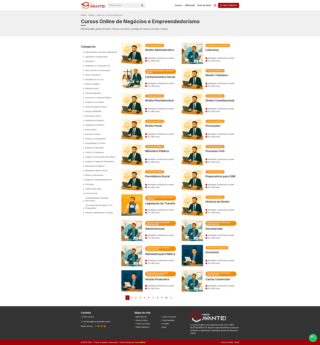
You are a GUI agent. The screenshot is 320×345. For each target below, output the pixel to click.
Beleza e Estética (92, 84)
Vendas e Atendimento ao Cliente (99, 213)
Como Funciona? (169, 317)
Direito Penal (153, 125)
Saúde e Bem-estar (93, 189)
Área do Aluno (142, 320)
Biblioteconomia (91, 88)
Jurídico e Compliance (94, 152)
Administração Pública (160, 254)
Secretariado (214, 228)
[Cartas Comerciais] (192, 281)
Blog (164, 327)
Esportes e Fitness (92, 134)
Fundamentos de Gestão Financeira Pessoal (157, 274)
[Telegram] (104, 326)
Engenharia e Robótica (94, 120)
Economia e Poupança (217, 248)
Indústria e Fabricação (94, 148)
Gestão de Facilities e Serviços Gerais (160, 71)
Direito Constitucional (220, 100)
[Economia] (192, 255)
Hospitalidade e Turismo (95, 143)
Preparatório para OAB (220, 176)
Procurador (213, 125)
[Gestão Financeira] (132, 281)
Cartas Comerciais (218, 279)
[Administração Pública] (132, 255)
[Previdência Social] (132, 179)
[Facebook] (101, 326)
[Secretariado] (192, 230)
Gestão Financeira (157, 279)
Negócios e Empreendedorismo (98, 180)
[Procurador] (192, 129)
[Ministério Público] (132, 154)
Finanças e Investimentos (95, 139)
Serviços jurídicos (155, 45)
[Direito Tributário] (192, 78)
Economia (212, 252)
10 (167, 298)
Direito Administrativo (159, 49)
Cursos (91, 15)
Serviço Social (91, 193)
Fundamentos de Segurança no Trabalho (160, 198)
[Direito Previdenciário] (132, 103)
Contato (165, 324)
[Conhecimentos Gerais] (132, 78)
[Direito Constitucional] (192, 103)
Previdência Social (157, 176)
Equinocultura (90, 129)
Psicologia (89, 184)
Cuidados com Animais (94, 102)
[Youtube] (98, 326)
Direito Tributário (217, 75)
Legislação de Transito (160, 203)
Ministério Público (157, 151)
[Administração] (132, 230)
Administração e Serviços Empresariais (101, 52)
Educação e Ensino (93, 116)
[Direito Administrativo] (132, 53)
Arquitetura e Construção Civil (97, 66)
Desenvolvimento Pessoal (96, 107)
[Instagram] (95, 326)
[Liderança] (192, 53)
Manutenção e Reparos (95, 166)
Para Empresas (168, 320)
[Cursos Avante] (207, 316)
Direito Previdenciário (159, 100)
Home (83, 15)
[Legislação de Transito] (132, 205)
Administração (155, 228)
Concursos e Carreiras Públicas (98, 98)
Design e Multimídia (93, 111)
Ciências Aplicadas (93, 93)
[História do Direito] (192, 205)
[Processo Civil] (192, 154)
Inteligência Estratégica (218, 45)
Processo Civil (215, 151)
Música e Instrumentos (94, 175)
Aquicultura (89, 61)
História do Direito (218, 201)
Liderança (212, 49)
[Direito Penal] (132, 129)
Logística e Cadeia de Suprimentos (99, 161)
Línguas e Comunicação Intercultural (100, 157)
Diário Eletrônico (143, 327)
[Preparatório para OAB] (192, 179)
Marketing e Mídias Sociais (96, 170)
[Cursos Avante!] (93, 5)
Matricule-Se (141, 317)
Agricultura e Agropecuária (96, 57)
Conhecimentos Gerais (160, 77)
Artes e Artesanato (93, 75)
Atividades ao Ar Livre (94, 79)
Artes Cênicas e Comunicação (97, 70)
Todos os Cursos (143, 324)
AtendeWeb (140, 342)
